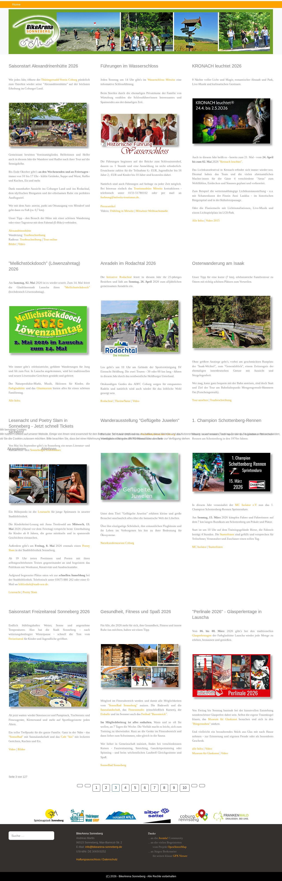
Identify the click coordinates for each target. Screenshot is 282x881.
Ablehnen (48, 449)
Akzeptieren (16, 449)
